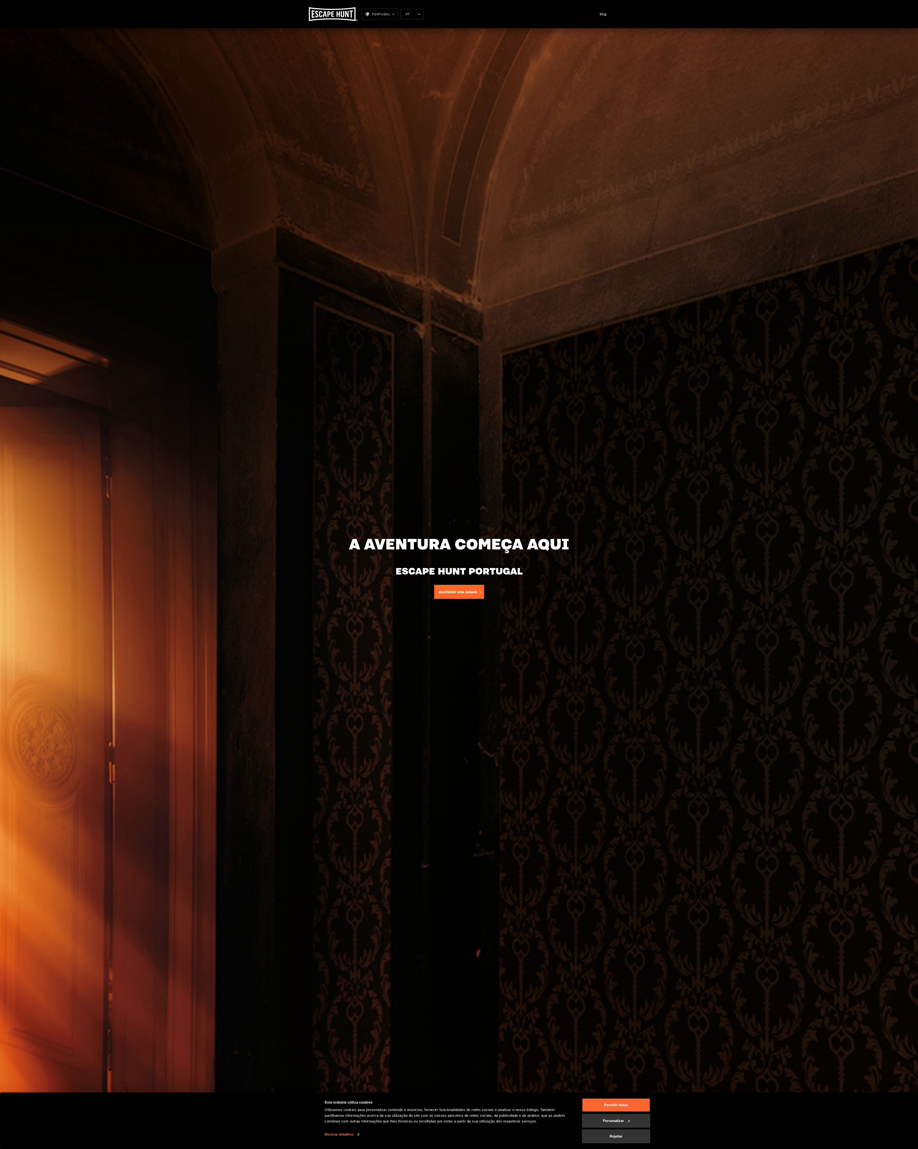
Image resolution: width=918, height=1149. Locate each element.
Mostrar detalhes (339, 1134)
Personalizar (613, 1121)
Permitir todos (616, 1105)
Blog (603, 14)
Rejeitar (616, 1136)
